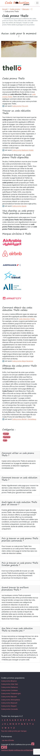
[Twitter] (2, 748)
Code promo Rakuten (9, 697)
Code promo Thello (12, 11)
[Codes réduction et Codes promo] (17, 3)
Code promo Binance (9, 681)
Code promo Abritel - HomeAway (24, 419)
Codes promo (15, 9)
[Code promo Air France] (12, 264)
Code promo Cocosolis (9, 709)
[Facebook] (32, 744)
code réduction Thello (27, 319)
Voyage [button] (6, 434)
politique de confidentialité (24, 750)
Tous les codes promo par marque (13, 731)
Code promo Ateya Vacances (22, 361)
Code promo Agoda (19, 206)
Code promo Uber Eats (9, 684)
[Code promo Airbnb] (12, 253)
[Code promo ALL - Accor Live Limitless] (12, 287)
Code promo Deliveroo (9, 687)
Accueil (4, 9)
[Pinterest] (5, 748)
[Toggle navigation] (37, 3)
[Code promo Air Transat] (12, 276)
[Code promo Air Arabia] (12, 242)
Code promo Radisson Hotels (22, 150)
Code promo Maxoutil (9, 703)
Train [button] (5, 440)
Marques (25, 9)
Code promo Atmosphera (10, 700)
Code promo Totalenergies (11, 693)
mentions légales (7, 750)
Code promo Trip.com (20, 106)
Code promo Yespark (9, 706)
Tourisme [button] (6, 437)
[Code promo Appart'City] (12, 298)
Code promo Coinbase (9, 690)
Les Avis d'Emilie (8, 740)
